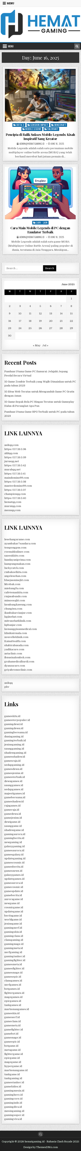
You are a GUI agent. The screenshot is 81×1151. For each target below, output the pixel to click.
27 (50, 328)
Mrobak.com (12, 584)
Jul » (45, 345)
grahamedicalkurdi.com (19, 661)
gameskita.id (12, 716)
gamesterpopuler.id (17, 720)
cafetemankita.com (16, 592)
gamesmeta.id (13, 964)
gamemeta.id (12, 1025)
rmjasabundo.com (15, 596)
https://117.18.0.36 (15, 449)
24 (19, 328)
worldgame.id (13, 919)
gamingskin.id (13, 931)
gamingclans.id (13, 936)
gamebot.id (11, 1033)
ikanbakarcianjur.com (18, 612)
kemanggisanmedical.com (20, 629)
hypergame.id (13, 1066)
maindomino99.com (16, 477)
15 (71, 313)
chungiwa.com (13, 608)
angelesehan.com (15, 576)
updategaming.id (14, 858)
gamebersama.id (14, 797)
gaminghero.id (13, 1094)
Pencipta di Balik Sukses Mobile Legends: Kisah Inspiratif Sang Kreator (40, 136)
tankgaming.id (13, 1078)
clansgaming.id (13, 939)
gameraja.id (11, 809)
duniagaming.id (13, 736)
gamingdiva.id (13, 1106)
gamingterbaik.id (15, 740)
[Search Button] (40, 1134)
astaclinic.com (13, 653)
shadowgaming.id (15, 752)
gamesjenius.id (13, 773)
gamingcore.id (13, 1098)
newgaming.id (13, 842)
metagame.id (12, 1049)
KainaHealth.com (15, 641)
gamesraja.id (12, 760)
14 (61, 313)
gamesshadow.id (14, 756)
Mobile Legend (33, 129)
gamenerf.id (12, 1017)
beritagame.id (13, 915)
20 (50, 320)
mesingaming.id (14, 1111)
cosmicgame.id (13, 907)
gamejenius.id (13, 817)
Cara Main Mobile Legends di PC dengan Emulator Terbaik (40, 230)
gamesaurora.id (14, 850)
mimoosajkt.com (14, 600)
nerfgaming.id (13, 952)
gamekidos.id (12, 1086)
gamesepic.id (12, 976)
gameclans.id (12, 1021)
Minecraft (60, 124)
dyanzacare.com (14, 665)
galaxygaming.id (14, 846)
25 (30, 328)
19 (40, 320)
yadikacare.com (14, 649)
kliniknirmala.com (15, 633)
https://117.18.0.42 (15, 465)
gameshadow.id (14, 801)
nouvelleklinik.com (16, 637)
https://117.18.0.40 (15, 498)
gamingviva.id (13, 1119)
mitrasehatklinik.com (17, 620)
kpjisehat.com (13, 616)
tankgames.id (12, 1005)
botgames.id (12, 988)
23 (9, 328)
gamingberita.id (14, 838)
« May (36, 345)
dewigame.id (12, 821)
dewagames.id (13, 781)
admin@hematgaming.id (31, 144)
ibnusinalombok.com (17, 657)
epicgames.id (12, 1000)
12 (40, 313)
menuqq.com (12, 510)
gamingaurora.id (14, 834)
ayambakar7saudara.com (20, 543)
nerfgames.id (12, 984)
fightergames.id (14, 992)
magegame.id (12, 1062)
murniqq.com (12, 506)
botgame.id (11, 1045)
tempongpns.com (15, 547)
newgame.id (11, 903)
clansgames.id (13, 980)
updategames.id (14, 878)
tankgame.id (12, 1074)
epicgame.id (12, 1057)
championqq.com (15, 494)
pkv (6, 686)
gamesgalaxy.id (13, 854)
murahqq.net (12, 469)
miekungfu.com (14, 588)
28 (61, 328)
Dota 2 (20, 124)
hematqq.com (12, 502)
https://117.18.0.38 (15, 481)
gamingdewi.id (13, 724)
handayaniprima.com (17, 559)
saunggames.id (13, 785)
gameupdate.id (13, 891)
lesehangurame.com (17, 539)
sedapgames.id (13, 789)
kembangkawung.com (18, 604)
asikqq (8, 682)
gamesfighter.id (14, 968)
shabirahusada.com (16, 645)
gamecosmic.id (13, 887)
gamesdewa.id (13, 769)
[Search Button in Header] (77, 46)
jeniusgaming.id (14, 744)
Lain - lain (42, 222)
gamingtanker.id (14, 956)
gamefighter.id (13, 1029)
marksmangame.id (16, 1070)
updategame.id (13, 911)
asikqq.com (11, 445)
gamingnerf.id (13, 927)
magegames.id (13, 997)
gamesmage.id (13, 972)
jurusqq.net (11, 461)
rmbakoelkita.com (15, 572)
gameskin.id (11, 1013)
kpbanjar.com (13, 624)
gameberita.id (13, 895)
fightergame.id (13, 1054)
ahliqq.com (11, 453)
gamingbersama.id (16, 732)
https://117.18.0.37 (15, 489)
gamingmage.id (13, 944)
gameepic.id (12, 1041)
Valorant (52, 129)
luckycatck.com (14, 567)
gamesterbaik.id (14, 777)
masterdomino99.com (18, 485)
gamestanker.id (14, 1082)
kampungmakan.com (17, 563)
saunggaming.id (14, 748)
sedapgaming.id (14, 764)
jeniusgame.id (13, 923)
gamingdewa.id (13, 728)
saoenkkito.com (14, 555)
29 (71, 328)
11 (30, 313)
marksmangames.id (16, 1009)
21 (61, 320)
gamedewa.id (12, 813)
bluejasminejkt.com (16, 580)
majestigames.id (14, 793)
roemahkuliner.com (16, 551)
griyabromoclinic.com (18, 669)
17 (20, 320)
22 (71, 320)
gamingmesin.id (14, 1090)
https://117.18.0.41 (15, 473)
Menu (10, 3)
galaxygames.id (14, 874)
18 (30, 320)
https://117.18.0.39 (15, 457)
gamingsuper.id (14, 1115)
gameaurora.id (13, 882)
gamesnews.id (13, 870)
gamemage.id (12, 1037)
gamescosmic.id (14, 862)
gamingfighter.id (14, 960)
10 (19, 313)
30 (9, 335)
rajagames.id (12, 805)
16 (9, 320)
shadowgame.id (14, 830)
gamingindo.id (13, 1102)
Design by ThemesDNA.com (40, 1147)
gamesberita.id (13, 866)
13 (50, 313)
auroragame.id (13, 899)
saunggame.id (13, 825)
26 (40, 328)
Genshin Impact (39, 124)
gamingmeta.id (13, 948)
